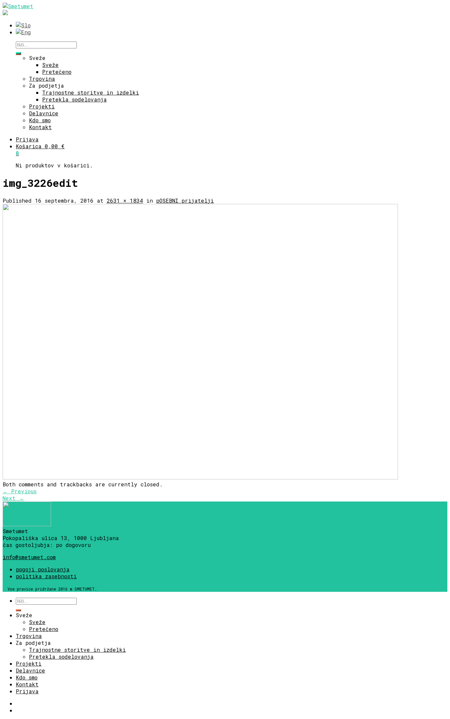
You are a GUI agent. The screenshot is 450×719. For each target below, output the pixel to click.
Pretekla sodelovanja (74, 99)
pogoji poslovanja (43, 569)
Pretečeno (56, 71)
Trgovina (42, 78)
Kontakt (40, 127)
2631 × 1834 (125, 200)
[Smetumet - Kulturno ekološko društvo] (18, 6)
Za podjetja (46, 85)
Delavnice (43, 113)
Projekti (42, 106)
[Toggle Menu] (18, 53)
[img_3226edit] (200, 477)
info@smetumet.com (29, 557)
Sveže (37, 57)
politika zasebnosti (46, 576)
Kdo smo (40, 120)
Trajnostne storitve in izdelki (90, 92)
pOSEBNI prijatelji (185, 200)
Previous (20, 491)
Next (13, 498)
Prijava (27, 139)
